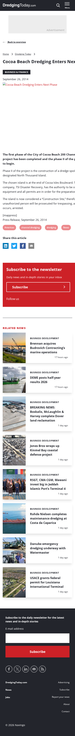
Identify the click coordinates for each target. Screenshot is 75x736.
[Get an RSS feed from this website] (42, 669)
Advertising (64, 682)
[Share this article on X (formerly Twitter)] (14, 246)
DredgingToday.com (16, 682)
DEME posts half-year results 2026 (45, 380)
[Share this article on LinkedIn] (6, 246)
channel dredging (30, 228)
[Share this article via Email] (31, 246)
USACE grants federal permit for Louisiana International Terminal (47, 582)
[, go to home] (19, 5)
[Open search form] (58, 5)
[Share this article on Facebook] (23, 246)
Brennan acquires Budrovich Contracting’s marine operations (47, 348)
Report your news (61, 696)
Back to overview (16, 42)
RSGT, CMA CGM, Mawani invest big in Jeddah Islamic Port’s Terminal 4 (48, 484)
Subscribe (20, 287)
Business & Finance (16, 72)
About (67, 704)
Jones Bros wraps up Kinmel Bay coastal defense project (44, 450)
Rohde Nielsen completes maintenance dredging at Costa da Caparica (48, 518)
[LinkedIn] (25, 669)
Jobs (7, 697)
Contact (66, 711)
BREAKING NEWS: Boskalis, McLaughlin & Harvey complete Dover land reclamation (47, 413)
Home (6, 54)
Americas (9, 228)
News (66, 228)
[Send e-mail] (34, 669)
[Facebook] (8, 669)
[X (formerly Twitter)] (17, 669)
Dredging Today (23, 54)
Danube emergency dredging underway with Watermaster (48, 548)
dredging (51, 228)
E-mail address (14, 628)
